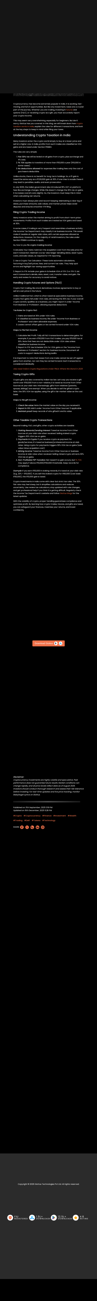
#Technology (48, 820)
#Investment (59, 815)
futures (69, 109)
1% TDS (78, 460)
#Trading (17, 820)
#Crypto (17, 815)
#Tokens (36, 820)
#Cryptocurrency (32, 815)
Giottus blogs (66, 493)
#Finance (46, 815)
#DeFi (27, 820)
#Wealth (72, 815)
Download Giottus (44, 643)
